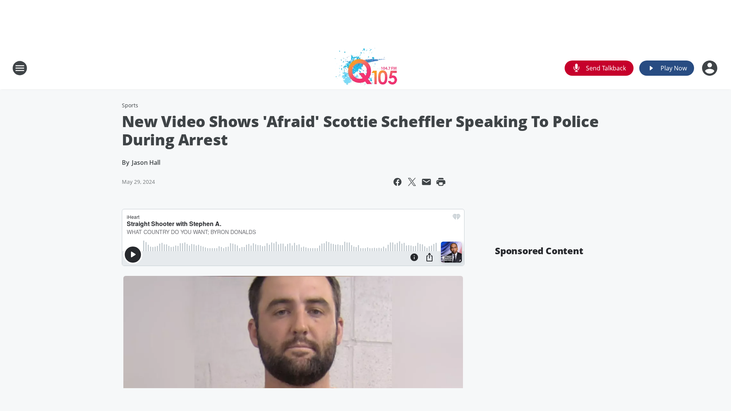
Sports (130, 105)
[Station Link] (365, 68)
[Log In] (710, 68)
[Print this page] (441, 182)
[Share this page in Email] (426, 182)
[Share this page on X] (412, 182)
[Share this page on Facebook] (397, 182)
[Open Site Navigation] (19, 68)
